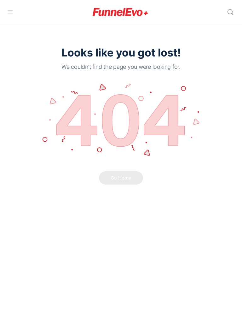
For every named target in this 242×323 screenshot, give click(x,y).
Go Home (121, 178)
